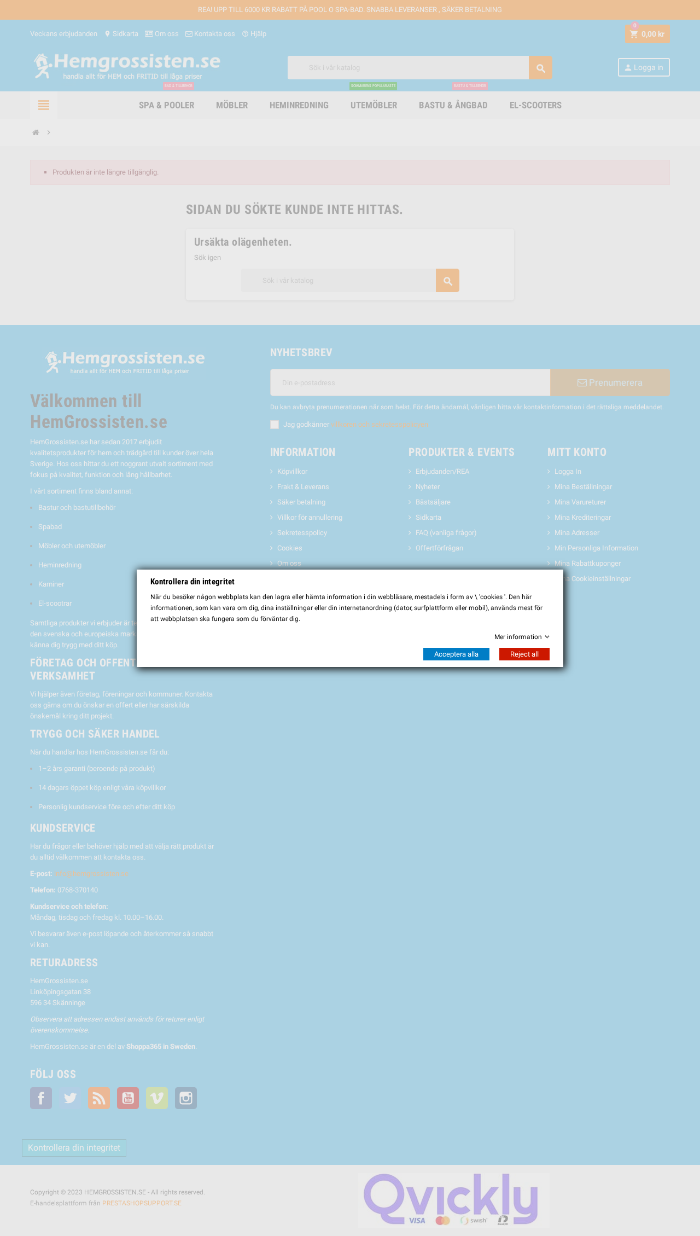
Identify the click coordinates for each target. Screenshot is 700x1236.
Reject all (524, 654)
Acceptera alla (456, 654)
